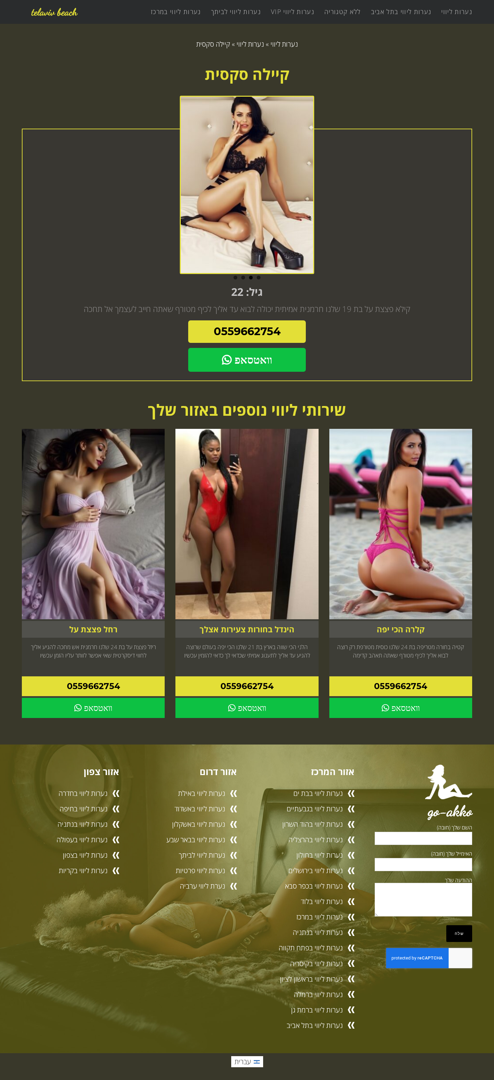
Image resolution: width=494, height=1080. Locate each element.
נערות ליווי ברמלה (318, 994)
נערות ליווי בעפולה (82, 839)
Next (321, 187)
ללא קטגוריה (342, 11)
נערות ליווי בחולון (319, 855)
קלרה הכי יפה (400, 629)
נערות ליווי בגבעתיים (315, 808)
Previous (173, 187)
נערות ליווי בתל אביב (401, 11)
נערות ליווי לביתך (236, 11)
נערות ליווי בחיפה (83, 808)
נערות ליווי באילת (201, 793)
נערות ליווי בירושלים (315, 870)
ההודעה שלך (458, 880)
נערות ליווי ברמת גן (317, 1010)
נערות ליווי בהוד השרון (312, 824)
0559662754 (247, 331)
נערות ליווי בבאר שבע (195, 839)
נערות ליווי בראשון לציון (311, 979)
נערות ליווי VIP (292, 11)
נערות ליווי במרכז (176, 11)
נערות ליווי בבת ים (318, 793)
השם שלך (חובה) (454, 827)
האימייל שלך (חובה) (451, 853)
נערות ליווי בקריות (83, 870)
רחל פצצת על (93, 629)
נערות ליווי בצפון (85, 855)
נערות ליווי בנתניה (318, 932)
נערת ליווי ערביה (202, 886)
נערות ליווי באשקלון (198, 824)
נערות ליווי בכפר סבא (314, 886)
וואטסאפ (252, 359)
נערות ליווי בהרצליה (315, 839)
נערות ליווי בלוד (322, 901)
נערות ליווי (456, 11)
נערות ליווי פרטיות (200, 870)
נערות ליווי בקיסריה (316, 963)
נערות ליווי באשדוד (199, 808)
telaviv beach (54, 12)
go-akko (450, 811)
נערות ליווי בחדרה (83, 793)
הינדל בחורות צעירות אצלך (247, 629)
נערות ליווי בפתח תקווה (311, 947)
